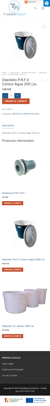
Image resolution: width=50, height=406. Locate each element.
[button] (43, 26)
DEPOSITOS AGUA (29, 73)
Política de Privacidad (12, 369)
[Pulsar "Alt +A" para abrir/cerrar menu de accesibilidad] (46, 3)
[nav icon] (43, 8)
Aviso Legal (7, 363)
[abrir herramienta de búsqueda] (35, 8)
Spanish (32, 2)
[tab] (8, 125)
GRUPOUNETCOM (26, 391)
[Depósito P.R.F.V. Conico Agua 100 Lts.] (42, 81)
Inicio (4, 73)
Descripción (8, 125)
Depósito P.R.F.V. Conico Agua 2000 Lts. (23, 259)
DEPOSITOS (14, 73)
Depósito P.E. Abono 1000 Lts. (18, 326)
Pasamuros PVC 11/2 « (14, 193)
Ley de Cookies (9, 375)
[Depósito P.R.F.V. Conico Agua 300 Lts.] (46, 81)
